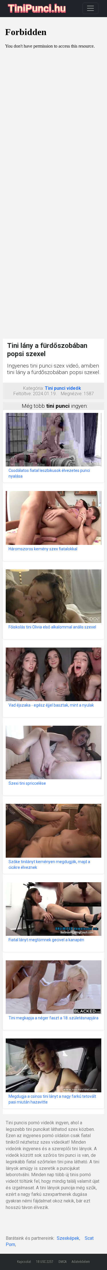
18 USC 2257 (44, 1262)
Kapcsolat (24, 1262)
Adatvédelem (81, 1262)
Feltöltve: (22, 393)
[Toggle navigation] (90, 8)
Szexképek (68, 1238)
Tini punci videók (63, 388)
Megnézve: (71, 393)
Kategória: (33, 388)
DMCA (62, 1262)
